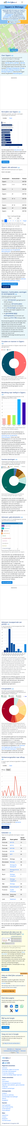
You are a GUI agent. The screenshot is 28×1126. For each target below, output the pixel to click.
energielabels (7, 16)
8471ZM (16, 63)
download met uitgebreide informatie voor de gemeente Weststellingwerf (13, 747)
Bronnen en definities (8, 1095)
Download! (5, 969)
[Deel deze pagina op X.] (11, 1010)
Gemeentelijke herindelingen (10, 1096)
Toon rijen (14, 218)
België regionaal (17, 1075)
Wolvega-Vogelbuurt (7, 71)
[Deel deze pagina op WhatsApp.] (22, 1006)
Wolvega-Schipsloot (14, 70)
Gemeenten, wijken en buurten (10, 1069)
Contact (4, 1117)
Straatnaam (5, 178)
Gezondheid (5, 1081)
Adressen (4, 1068)
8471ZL (12, 63)
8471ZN (23, 63)
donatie (4, 983)
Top (18, 1052)
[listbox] (8, 770)
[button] (12, 55)
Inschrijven (5, 1027)
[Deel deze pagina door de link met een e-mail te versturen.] (6, 1006)
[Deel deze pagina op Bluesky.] (16, 1010)
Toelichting (5, 162)
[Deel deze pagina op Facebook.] (11, 1006)
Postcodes (5, 1071)
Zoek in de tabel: (6, 172)
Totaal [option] (8, 770)
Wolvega (12, 862)
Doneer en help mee (8, 991)
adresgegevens (9, 14)
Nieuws (4, 1098)
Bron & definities (7, 582)
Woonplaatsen (12, 1071)
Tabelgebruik (6, 287)
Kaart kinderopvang (7, 1107)
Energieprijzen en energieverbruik (11, 1083)
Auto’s (3, 1079)
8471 (11, 854)
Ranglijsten (5, 1100)
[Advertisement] (14, 94)
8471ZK (7, 63)
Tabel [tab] (10, 118)
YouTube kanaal (6, 1120)
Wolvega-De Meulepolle (12, 68)
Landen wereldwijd (7, 1075)
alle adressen (17, 150)
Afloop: (3, 770)
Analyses (4, 1093)
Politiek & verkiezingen (8, 1088)
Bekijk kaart (14, 50)
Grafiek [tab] (5, 118)
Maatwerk (5, 1118)
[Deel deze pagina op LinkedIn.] (16, 1006)
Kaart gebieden (6, 1105)
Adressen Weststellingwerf (9, 284)
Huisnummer (16, 178)
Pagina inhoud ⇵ (15, 22)
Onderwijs (5, 1086)
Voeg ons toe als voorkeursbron (12, 1043)
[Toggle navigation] (22, 2)
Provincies (5, 1073)
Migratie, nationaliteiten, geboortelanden (13, 1085)
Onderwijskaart (6, 1108)
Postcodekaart (6, 1110)
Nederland (13, 899)
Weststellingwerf (17, 73)
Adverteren (5, 1115)
